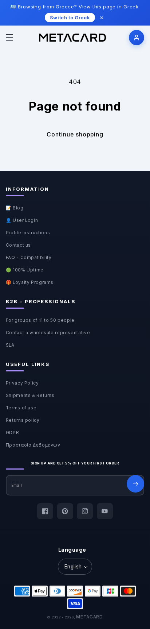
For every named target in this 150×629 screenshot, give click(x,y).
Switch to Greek (70, 17)
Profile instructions (28, 232)
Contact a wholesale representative (48, 332)
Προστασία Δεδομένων (33, 445)
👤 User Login (22, 220)
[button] (9, 37)
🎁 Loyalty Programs (30, 282)
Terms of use (21, 407)
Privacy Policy (22, 383)
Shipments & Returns (30, 395)
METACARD (89, 617)
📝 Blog (15, 208)
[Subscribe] (135, 484)
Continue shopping (75, 134)
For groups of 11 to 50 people (40, 320)
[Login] (136, 37)
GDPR (12, 432)
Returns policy (23, 420)
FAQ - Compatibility (29, 257)
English (73, 567)
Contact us (18, 245)
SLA (10, 345)
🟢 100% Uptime (25, 270)
